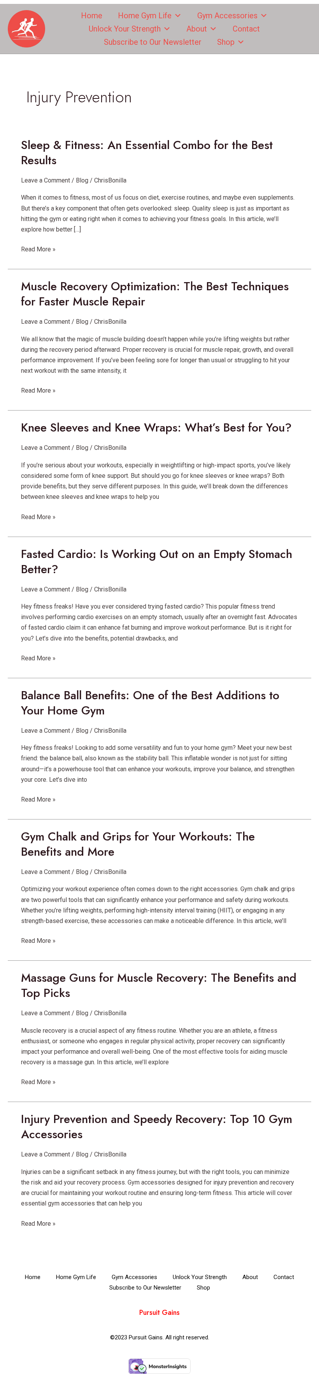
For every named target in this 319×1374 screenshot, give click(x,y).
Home (91, 15)
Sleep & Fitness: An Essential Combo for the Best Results (147, 152)
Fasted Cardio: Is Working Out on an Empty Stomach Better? (156, 561)
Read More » (38, 248)
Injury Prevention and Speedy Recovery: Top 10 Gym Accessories (156, 1126)
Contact (246, 28)
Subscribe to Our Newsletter (153, 42)
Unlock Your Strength (125, 28)
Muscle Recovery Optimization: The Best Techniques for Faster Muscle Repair (155, 294)
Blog (82, 180)
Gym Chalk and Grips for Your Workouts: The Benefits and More (138, 844)
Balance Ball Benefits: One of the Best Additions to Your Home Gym (150, 703)
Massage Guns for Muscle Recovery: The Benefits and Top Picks (158, 985)
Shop (226, 42)
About (196, 28)
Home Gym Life (145, 15)
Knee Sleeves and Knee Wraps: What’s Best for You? (156, 427)
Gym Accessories (227, 15)
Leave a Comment (45, 180)
